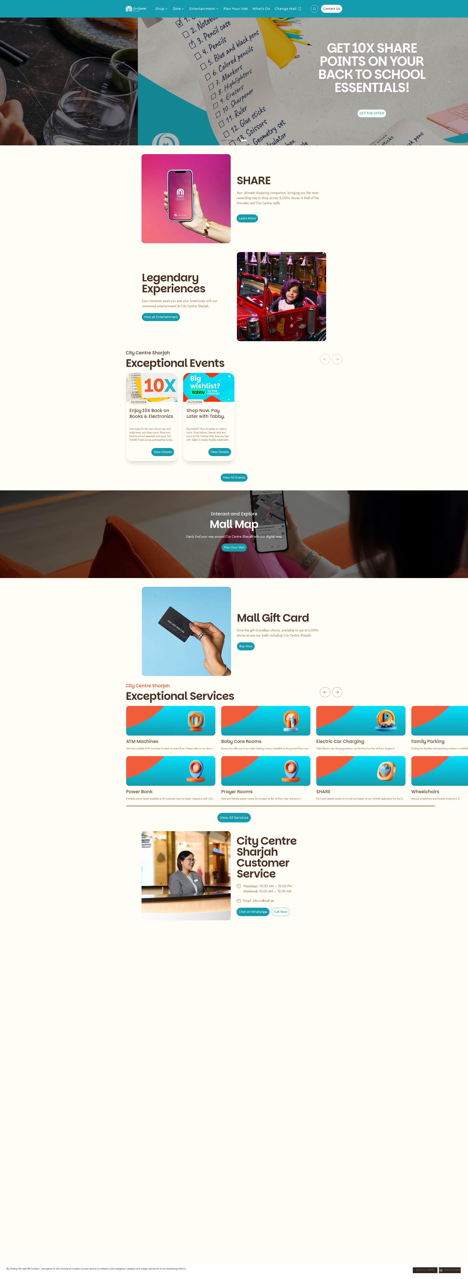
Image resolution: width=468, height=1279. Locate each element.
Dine (177, 9)
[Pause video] (457, 140)
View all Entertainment (161, 317)
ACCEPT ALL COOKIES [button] (425, 1270)
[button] (450, 1270)
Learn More (247, 218)
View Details (163, 452)
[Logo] (136, 9)
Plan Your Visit (235, 9)
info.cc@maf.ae (263, 900)
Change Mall (285, 9)
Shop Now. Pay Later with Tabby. (205, 413)
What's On (261, 9)
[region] (234, 81)
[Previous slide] (19, 81)
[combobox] (314, 8)
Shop (159, 9)
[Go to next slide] (337, 692)
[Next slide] (449, 81)
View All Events (234, 477)
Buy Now (245, 646)
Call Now (280, 912)
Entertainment (202, 9)
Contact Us (331, 8)
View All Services (234, 818)
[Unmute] (463, 140)
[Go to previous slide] (325, 692)
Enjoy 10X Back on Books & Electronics (151, 413)
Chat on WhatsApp (253, 912)
